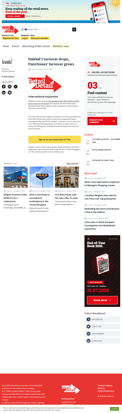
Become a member (39, 38)
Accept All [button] (114, 409)
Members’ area (61, 46)
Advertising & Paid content (36, 46)
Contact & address (105, 385)
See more (72, 163)
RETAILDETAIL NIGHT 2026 (103, 160)
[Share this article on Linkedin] (4, 92)
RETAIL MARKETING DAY (101, 149)
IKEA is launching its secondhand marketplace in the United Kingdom (39, 199)
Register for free (10, 38)
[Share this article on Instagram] (10, 87)
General (90, 178)
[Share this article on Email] (10, 92)
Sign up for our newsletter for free (55, 139)
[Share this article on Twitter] (16, 87)
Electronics (91, 218)
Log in (25, 38)
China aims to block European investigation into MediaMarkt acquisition (99, 225)
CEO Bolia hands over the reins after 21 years (66, 196)
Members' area (28, 35)
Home (33, 69)
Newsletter (7, 35)
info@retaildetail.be (106, 391)
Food (89, 192)
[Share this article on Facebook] (4, 87)
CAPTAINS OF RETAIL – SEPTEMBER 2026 (106, 140)
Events (15, 46)
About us (101, 388)
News (6, 46)
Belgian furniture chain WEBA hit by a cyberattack (15, 198)
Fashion (90, 205)
